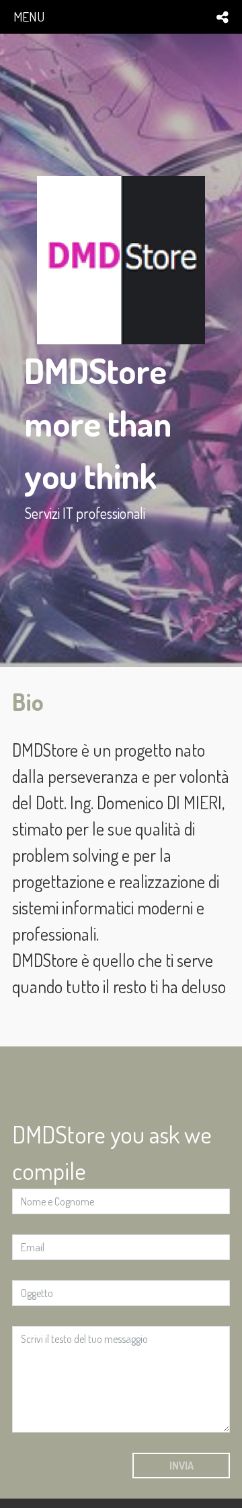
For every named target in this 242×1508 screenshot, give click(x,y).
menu (28, 16)
